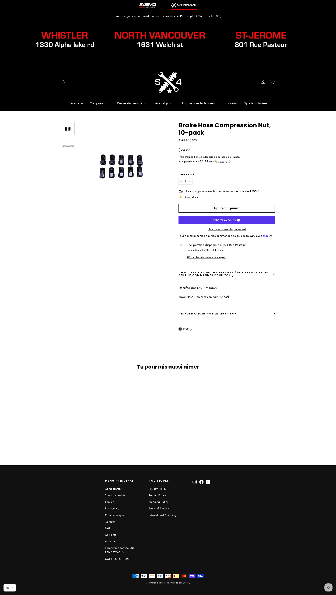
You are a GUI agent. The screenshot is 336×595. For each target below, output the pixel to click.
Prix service (112, 508)
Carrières (110, 535)
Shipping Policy (158, 502)
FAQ (107, 528)
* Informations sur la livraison (207, 313)
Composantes (113, 489)
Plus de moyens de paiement (227, 229)
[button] (226, 161)
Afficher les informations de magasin (206, 257)
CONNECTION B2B (117, 559)
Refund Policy (157, 495)
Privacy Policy (157, 489)
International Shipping (162, 515)
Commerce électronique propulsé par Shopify (168, 582)
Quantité (186, 174)
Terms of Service (159, 508)
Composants (99, 103)
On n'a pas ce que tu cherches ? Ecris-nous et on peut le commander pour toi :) (223, 274)
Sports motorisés (255, 103)
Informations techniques (199, 103)
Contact (110, 522)
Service (74, 103)
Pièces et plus (162, 103)
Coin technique (114, 515)
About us (110, 541)
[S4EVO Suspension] (148, 5)
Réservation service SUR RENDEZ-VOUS (120, 550)
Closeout (231, 103)
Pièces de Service (130, 103)
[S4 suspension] (184, 5)
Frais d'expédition (188, 157)
